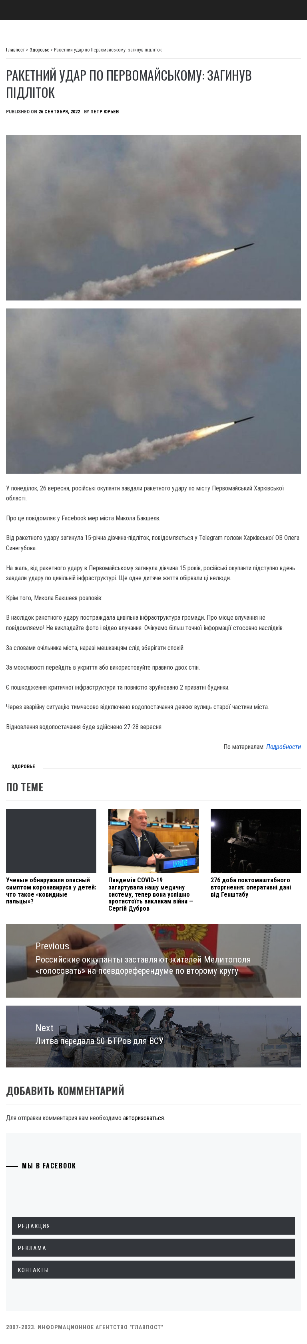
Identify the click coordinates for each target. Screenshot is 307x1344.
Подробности (283, 747)
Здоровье (23, 766)
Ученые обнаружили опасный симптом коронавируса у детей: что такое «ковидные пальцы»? (51, 890)
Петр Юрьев (104, 112)
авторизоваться (143, 1118)
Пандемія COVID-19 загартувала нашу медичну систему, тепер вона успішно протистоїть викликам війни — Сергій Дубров (150, 894)
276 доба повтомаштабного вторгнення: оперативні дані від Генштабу (251, 887)
